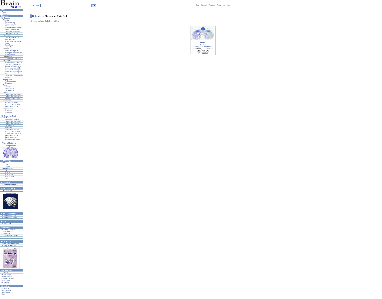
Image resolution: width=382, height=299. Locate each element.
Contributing (5, 292)
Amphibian (7, 100)
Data (197, 5)
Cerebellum (5, 280)
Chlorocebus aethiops (12, 32)
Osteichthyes (8, 108)
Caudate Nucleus (7, 278)
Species (204, 5)
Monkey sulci (9, 174)
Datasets (36, 16)
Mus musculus (10, 55)
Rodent (6, 49)
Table (7, 165)
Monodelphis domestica (13, 62)
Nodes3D (6, 234)
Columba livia (9, 91)
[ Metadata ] (203, 53)
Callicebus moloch (11, 33)
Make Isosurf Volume (10, 235)
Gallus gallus (9, 89)
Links (3, 294)
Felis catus (9, 47)
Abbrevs (212, 5)
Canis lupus (9, 45)
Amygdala (5, 282)
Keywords (5, 288)
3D (224, 5)
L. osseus (8, 112)
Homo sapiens (10, 22)
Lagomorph (7, 56)
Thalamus (5, 272)
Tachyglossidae (10, 81)
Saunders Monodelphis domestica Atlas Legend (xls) (13, 71)
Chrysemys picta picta (13, 96)
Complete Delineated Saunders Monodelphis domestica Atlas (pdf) (13, 66)
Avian (5, 85)
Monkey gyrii (9, 176)
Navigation (5, 14)
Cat (6, 170)
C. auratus (8, 110)
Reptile (5, 93)
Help (228, 5)
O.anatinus (9, 83)
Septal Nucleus (6, 276)
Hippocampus (6, 274)
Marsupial (6, 60)
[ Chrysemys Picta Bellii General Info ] (45, 21)
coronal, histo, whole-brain (203, 44)
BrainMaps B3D (8, 232)
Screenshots (6, 290)
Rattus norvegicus (11, 51)
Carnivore (6, 35)
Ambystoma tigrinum (12, 102)
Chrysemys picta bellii (12, 94)
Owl (6, 178)
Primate (6, 20)
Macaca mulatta (10, 24)
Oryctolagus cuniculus (13, 58)
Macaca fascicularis (12, 30)
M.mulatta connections (13, 28)
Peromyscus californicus (14, 53)
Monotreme (7, 79)
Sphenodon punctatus (12, 98)
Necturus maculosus (12, 104)
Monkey (7, 172)
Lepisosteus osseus (12, 129)
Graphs (7, 167)
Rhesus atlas (9, 26)
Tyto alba (8, 87)
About (3, 12)
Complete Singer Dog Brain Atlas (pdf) (12, 38)
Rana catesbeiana (11, 106)
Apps (219, 5)
